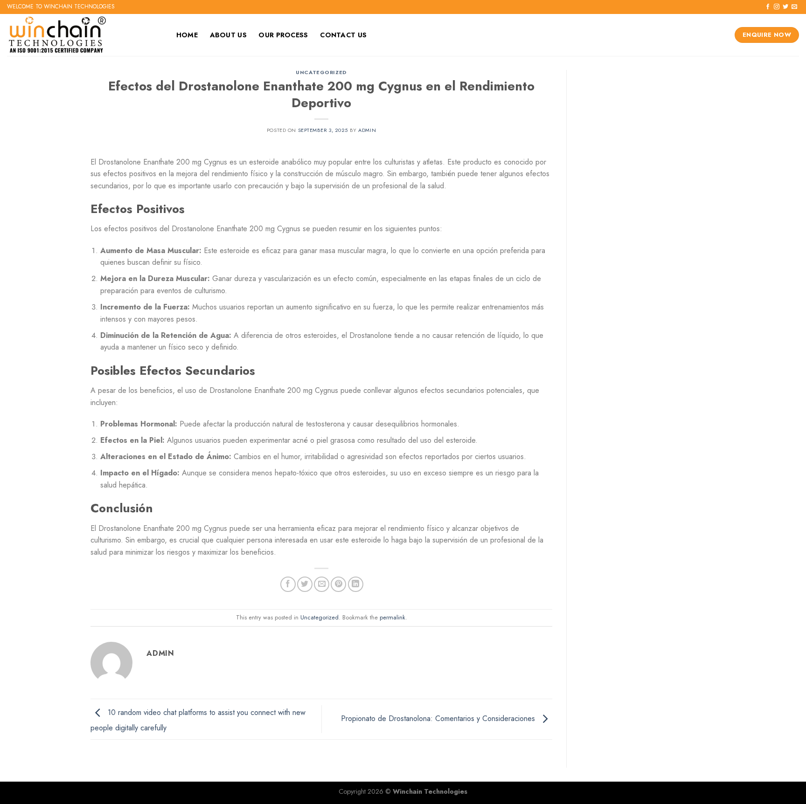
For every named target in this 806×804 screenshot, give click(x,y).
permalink (392, 617)
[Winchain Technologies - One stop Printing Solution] (81, 35)
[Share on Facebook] (288, 584)
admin (367, 130)
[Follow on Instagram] (776, 7)
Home (187, 35)
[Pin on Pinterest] (338, 584)
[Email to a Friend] (321, 584)
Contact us (343, 35)
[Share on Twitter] (305, 584)
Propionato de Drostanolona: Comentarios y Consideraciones (439, 718)
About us (228, 35)
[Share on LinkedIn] (355, 584)
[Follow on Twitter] (785, 7)
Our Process (283, 35)
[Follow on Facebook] (768, 7)
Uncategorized (321, 72)
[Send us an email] (794, 7)
